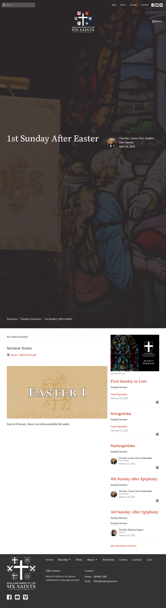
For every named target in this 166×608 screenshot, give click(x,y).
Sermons (12, 319)
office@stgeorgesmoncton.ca (107, 581)
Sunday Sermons (31, 319)
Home (49, 559)
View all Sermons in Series (123, 545)
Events (123, 559)
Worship (63, 559)
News (123, 5)
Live (149, 559)
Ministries (108, 559)
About (90, 559)
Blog (114, 5)
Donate (133, 5)
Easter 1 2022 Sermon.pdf (23, 354)
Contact (137, 559)
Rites (79, 559)
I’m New (145, 5)
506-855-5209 (100, 576)
